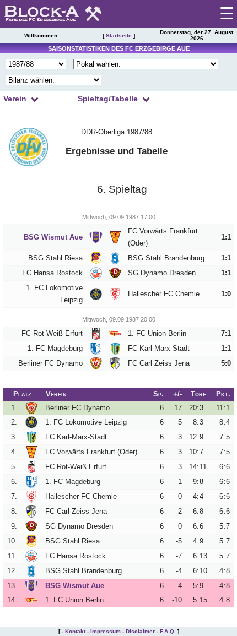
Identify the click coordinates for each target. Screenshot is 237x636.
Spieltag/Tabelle (108, 98)
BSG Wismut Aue (53, 237)
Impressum (105, 631)
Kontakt (75, 631)
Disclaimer (140, 631)
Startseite (119, 35)
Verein (14, 98)
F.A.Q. (168, 631)
